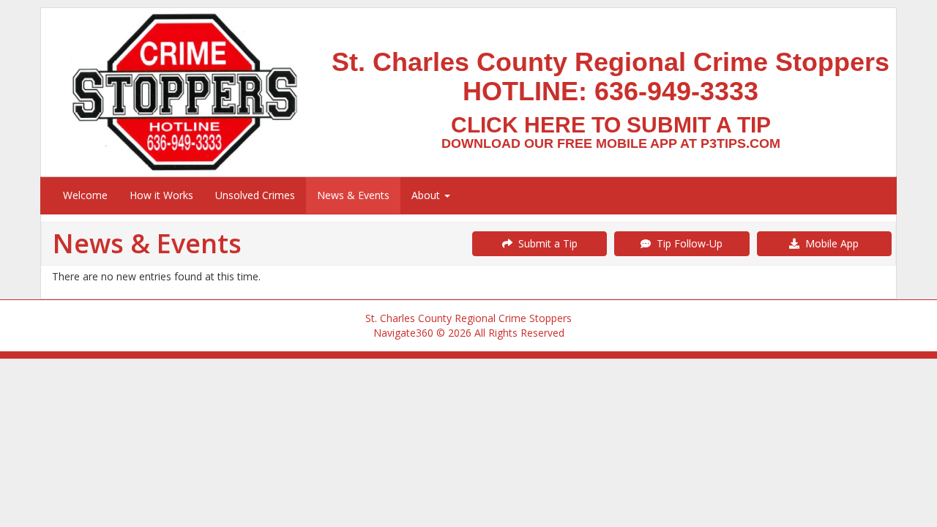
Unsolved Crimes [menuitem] (255, 195)
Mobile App (829, 243)
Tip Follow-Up (687, 243)
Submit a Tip (545, 243)
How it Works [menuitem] (161, 195)
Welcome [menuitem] (85, 195)
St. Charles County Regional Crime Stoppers (468, 318)
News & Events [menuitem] (353, 195)
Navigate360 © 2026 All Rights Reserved (468, 333)
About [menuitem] (427, 195)
